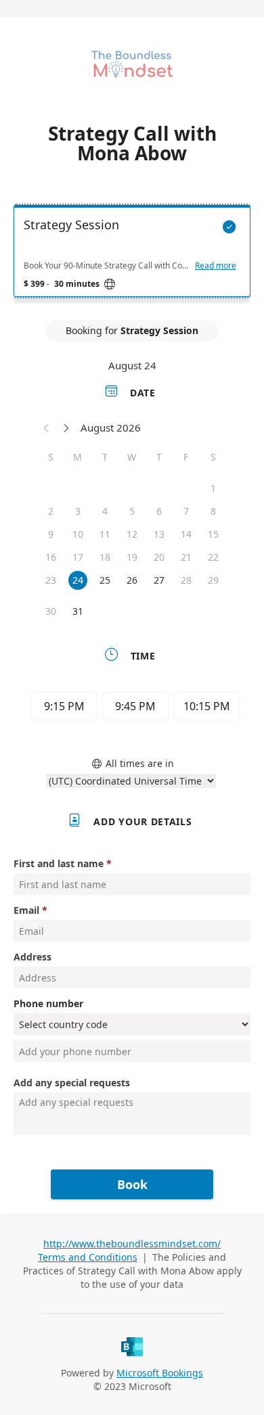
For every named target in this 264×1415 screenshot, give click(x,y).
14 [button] (186, 534)
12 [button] (132, 534)
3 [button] (78, 511)
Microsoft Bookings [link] (159, 1372)
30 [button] (50, 611)
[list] (132, 254)
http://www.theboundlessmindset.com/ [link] (132, 1243)
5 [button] (132, 511)
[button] (46, 427)
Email (26, 910)
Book (132, 1184)
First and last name (59, 863)
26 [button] (132, 580)
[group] (132, 708)
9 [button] (50, 534)
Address (32, 956)
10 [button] (77, 534)
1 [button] (213, 488)
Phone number (48, 1003)
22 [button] (213, 557)
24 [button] (77, 580)
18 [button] (105, 557)
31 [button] (77, 611)
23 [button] (50, 580)
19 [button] (132, 557)
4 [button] (105, 511)
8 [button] (213, 511)
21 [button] (186, 557)
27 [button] (159, 580)
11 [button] (105, 534)
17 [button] (77, 557)
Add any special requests (72, 1082)
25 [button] (105, 580)
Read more (215, 266)
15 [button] (213, 534)
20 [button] (159, 557)
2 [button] (50, 511)
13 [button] (159, 534)
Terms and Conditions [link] (87, 1257)
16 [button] (50, 557)
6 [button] (159, 511)
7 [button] (186, 511)
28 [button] (186, 580)
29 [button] (213, 580)
